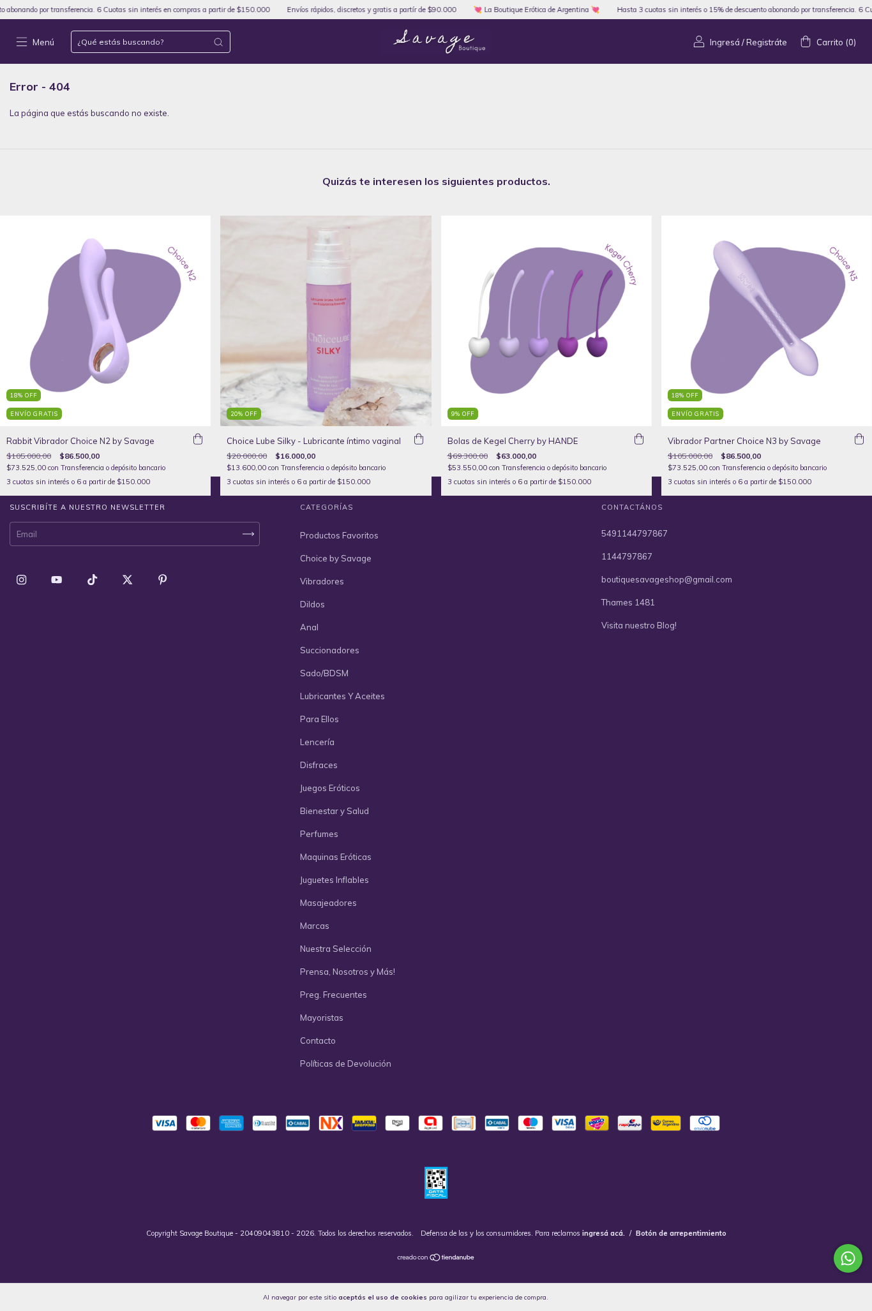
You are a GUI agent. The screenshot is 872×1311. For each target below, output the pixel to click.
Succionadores (329, 650)
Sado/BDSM (324, 673)
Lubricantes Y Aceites (342, 696)
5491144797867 (634, 533)
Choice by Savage (336, 558)
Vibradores (322, 581)
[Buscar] (218, 42)
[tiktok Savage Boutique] (93, 579)
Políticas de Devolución (345, 1063)
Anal (309, 627)
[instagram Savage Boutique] (22, 579)
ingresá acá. (603, 1233)
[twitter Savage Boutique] (128, 579)
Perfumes (319, 834)
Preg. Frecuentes (333, 994)
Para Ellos (319, 719)
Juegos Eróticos (330, 788)
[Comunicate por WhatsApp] (848, 1258)
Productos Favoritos (339, 535)
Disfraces (319, 765)
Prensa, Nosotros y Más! (347, 972)
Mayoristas (321, 1017)
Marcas (314, 926)
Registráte (766, 42)
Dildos (312, 604)
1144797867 (626, 556)
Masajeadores (328, 903)
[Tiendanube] (436, 1259)
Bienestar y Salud (334, 811)
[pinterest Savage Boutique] (162, 579)
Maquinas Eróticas (336, 857)
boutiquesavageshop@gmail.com (666, 579)
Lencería (317, 742)
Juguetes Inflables (334, 880)
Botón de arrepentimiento (681, 1233)
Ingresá (725, 42)
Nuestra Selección (336, 949)
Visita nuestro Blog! (639, 625)
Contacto (318, 1040)
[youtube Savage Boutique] (57, 579)
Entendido (583, 1297)
